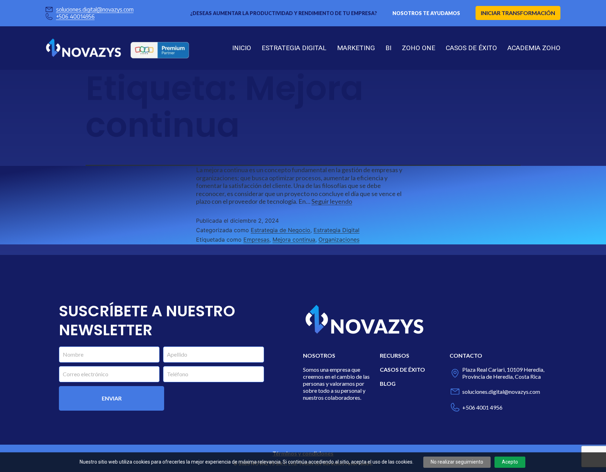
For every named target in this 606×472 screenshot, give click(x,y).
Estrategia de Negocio (280, 230)
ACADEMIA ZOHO (533, 48)
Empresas (256, 239)
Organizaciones (338, 239)
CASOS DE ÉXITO (471, 48)
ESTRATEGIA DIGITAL (294, 48)
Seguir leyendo (331, 201)
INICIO (241, 48)
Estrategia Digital (336, 230)
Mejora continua (293, 239)
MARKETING (356, 48)
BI (388, 48)
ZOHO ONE (418, 48)
